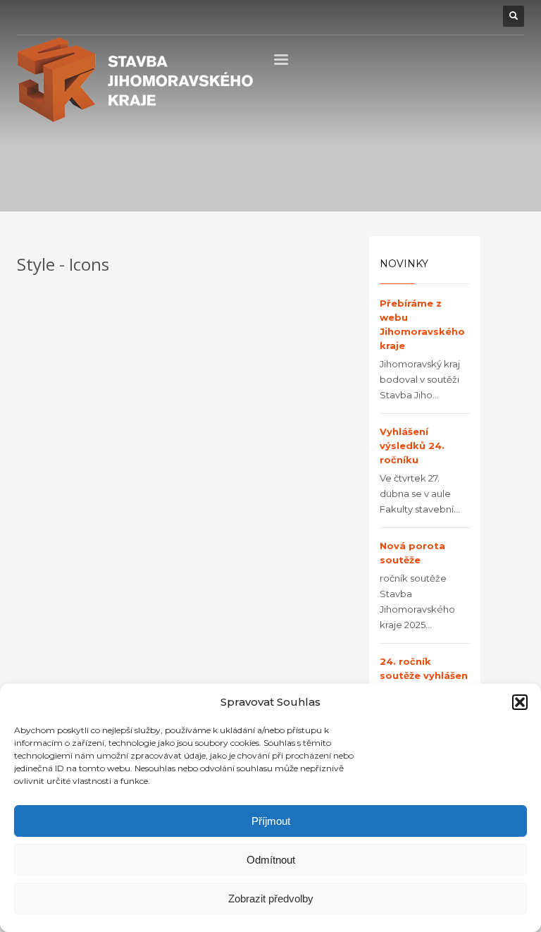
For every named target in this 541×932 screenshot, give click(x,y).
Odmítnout (271, 860)
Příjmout (270, 821)
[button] (520, 702)
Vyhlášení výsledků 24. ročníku (412, 445)
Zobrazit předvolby (270, 899)
